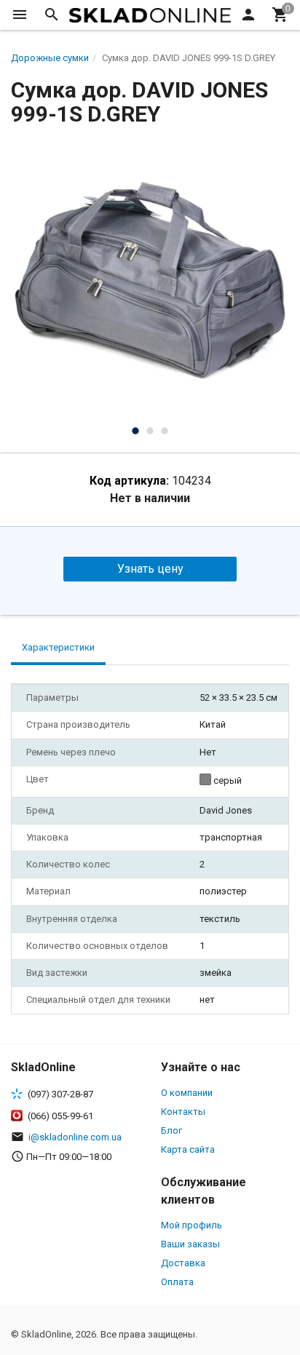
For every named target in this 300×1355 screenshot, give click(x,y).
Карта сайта (188, 1149)
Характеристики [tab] (58, 647)
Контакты (183, 1111)
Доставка (183, 1262)
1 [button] (135, 431)
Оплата (177, 1281)
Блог (171, 1130)
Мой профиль (191, 1225)
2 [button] (150, 431)
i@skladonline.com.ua (75, 1137)
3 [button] (164, 431)
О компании (187, 1092)
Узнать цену (150, 569)
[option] (150, 279)
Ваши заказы (190, 1244)
